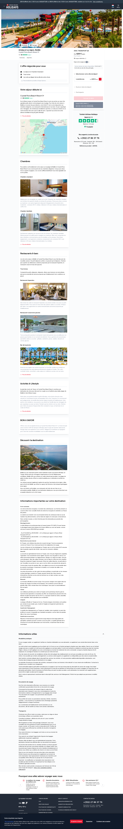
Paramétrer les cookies (45, 812)
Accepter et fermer (76, 821)
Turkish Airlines (43, 798)
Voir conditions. (98, 1)
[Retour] (4, 6)
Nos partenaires (9, 821)
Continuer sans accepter (103, 821)
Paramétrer (89, 821)
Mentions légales (44, 804)
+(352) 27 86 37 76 (89, 138)
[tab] (88, 74)
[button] (43, 116)
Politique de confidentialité (47, 807)
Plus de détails (26, 116)
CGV (40, 801)
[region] (61, 821)
